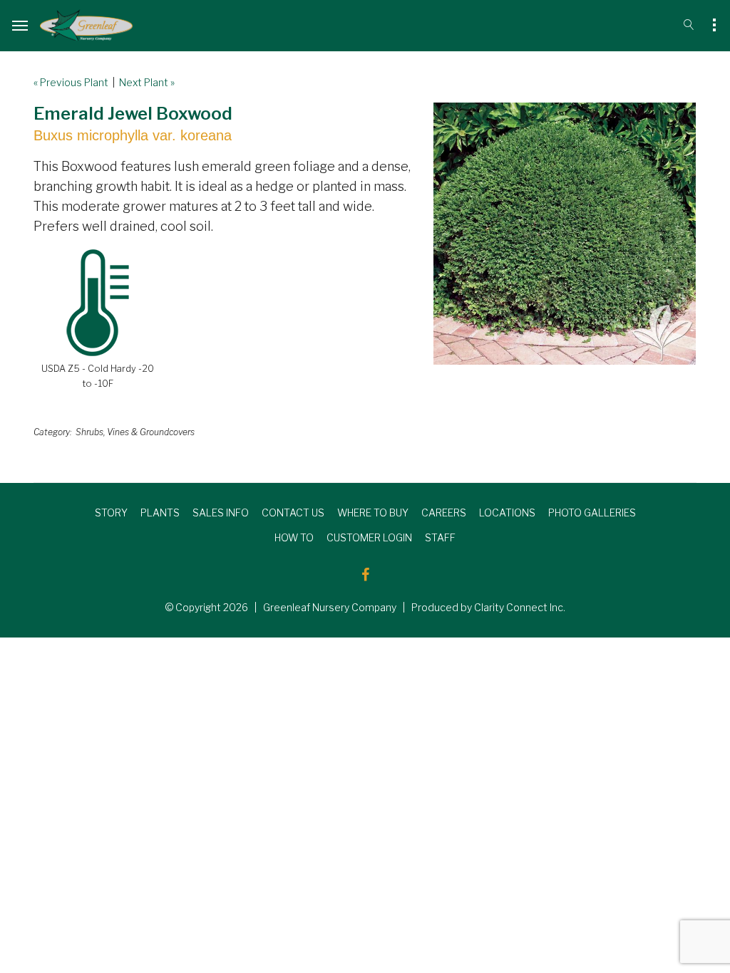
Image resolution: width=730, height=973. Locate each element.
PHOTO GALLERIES (592, 512)
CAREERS (443, 512)
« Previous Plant (71, 82)
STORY (111, 512)
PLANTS (160, 512)
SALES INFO (220, 512)
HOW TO (294, 537)
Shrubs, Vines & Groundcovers (135, 432)
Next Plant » (147, 82)
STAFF (440, 537)
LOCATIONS (507, 512)
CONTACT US (293, 512)
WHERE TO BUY (372, 512)
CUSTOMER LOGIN (369, 537)
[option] (564, 234)
